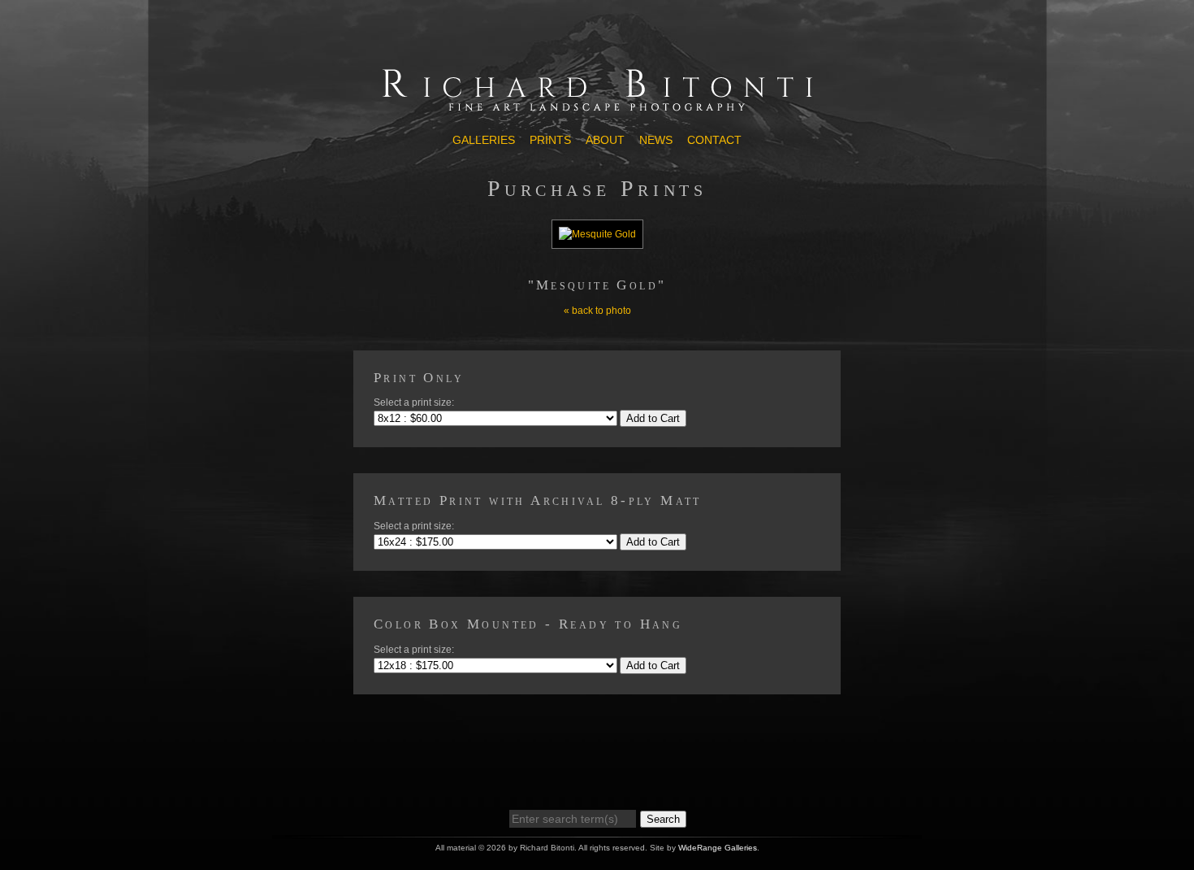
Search (663, 819)
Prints (550, 139)
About (605, 139)
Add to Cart (653, 418)
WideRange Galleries (717, 847)
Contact (714, 139)
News (656, 139)
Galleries (483, 139)
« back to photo (597, 310)
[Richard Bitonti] (597, 111)
